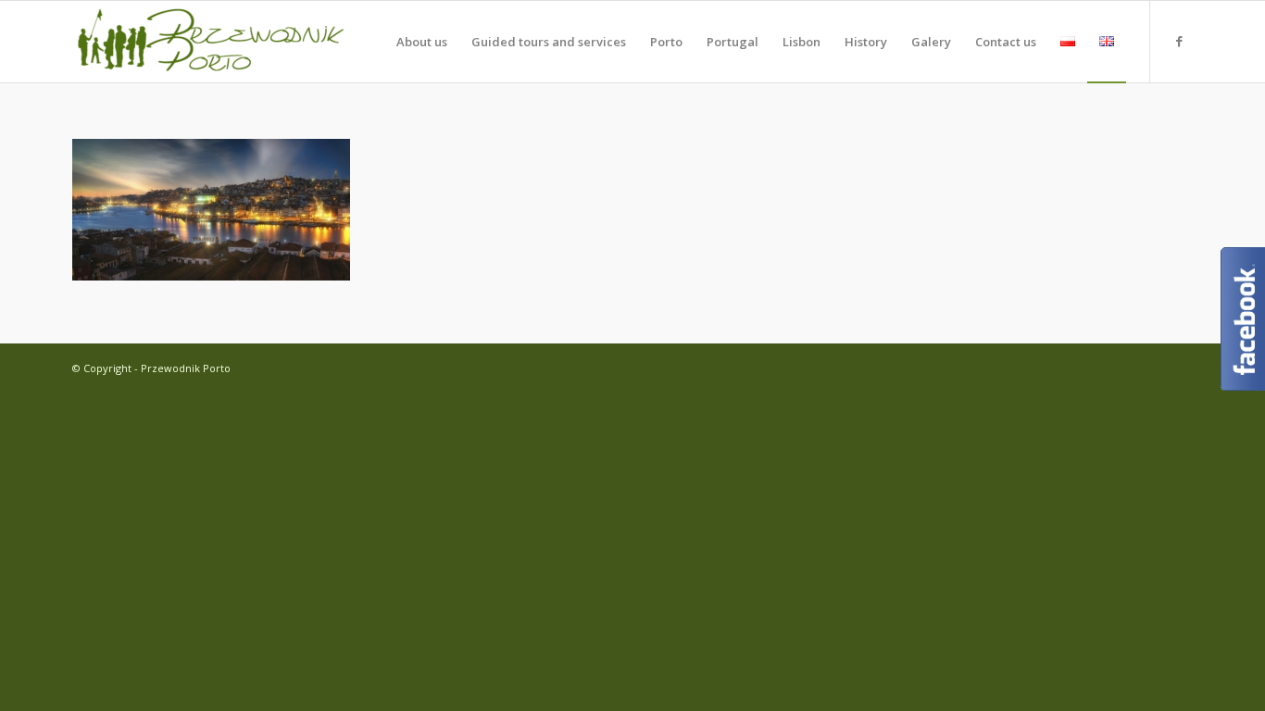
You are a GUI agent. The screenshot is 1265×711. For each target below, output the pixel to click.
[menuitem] (421, 41)
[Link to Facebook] (1179, 41)
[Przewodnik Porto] (211, 41)
